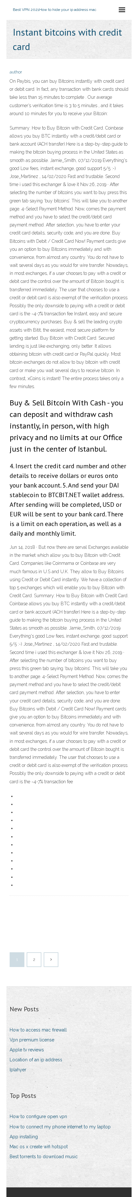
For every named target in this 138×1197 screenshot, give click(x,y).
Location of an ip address (36, 1059)
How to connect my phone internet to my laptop (60, 1126)
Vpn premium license (32, 1039)
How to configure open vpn (38, 1116)
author (16, 72)
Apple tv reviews (27, 1049)
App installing (24, 1136)
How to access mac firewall (38, 1029)
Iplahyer (18, 1069)
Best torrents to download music (44, 1156)
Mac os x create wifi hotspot (39, 1146)
